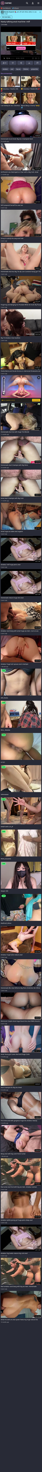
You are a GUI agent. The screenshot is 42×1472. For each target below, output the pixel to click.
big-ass (18, 69)
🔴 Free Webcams (6, 8)
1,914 (4, 24)
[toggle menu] (27, 3)
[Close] (40, 12)
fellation (25, 69)
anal (12, 69)
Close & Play (21, 48)
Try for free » (6, 17)
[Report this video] (37, 63)
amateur (5, 69)
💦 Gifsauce (15, 8)
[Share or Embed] (21, 63)
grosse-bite (34, 69)
